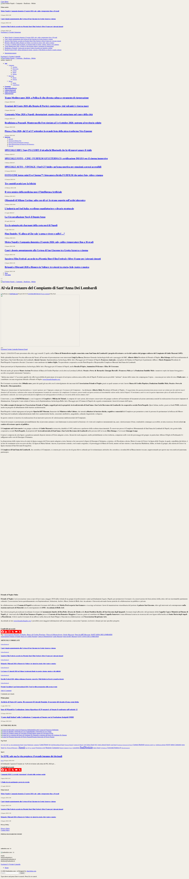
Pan (30, 747)
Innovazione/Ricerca (11, 88)
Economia (8, 86)
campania (36, 745)
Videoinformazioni (125, 747)
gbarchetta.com (31, 871)
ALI (5, 744)
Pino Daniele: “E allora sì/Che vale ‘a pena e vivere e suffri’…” (35, 233)
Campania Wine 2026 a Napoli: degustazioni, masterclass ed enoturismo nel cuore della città (49, 114)
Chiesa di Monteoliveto (54, 634)
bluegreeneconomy (11, 53)
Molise (10, 81)
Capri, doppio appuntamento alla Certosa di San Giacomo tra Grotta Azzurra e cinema (28, 19)
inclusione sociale (149, 745)
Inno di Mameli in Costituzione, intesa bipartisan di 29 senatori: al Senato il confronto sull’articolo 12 (39, 709)
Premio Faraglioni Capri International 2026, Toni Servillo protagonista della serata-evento (29, 687)
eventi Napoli (113, 745)
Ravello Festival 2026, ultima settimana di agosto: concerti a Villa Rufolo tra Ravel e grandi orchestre (33, 50)
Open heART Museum (82, 634)
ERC (96, 745)
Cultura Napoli (90, 745)
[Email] (16, 631)
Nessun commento (45, 294)
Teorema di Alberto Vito (15, 140)
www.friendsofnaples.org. (52, 379)
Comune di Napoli (78, 745)
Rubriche (7, 137)
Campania (11, 65)
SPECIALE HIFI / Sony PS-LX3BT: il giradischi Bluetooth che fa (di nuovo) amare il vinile (48, 150)
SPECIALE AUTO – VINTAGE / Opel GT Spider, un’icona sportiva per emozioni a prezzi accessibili (53, 166)
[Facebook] (2, 631)
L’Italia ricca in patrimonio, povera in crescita (15, 782)
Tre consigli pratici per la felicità (20, 183)
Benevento (15, 69)
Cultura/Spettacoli (10, 90)
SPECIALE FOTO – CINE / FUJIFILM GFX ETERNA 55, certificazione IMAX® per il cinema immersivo (56, 158)
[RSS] (13, 631)
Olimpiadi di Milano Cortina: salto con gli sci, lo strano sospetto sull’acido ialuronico (45, 200)
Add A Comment (6, 690)
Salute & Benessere (10, 92)
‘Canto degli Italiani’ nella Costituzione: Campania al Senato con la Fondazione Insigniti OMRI (37, 717)
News (6, 273)
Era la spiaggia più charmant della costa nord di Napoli (31, 225)
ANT (7, 744)
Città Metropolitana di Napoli (57, 745)
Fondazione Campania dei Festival (125, 744)
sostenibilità (76, 748)
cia (49, 745)
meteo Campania (176, 745)
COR (85, 744)
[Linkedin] (6, 631)
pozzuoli (33, 748)
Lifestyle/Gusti (9, 93)
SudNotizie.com (14, 294)
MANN (168, 745)
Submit (22, 873)
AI (1, 745)
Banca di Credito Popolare (36, 634)
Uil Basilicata (104, 747)
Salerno (15, 74)
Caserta (15, 70)
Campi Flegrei (43, 745)
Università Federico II (114, 748)
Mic (6, 747)
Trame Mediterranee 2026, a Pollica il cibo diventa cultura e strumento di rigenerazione (29, 46)
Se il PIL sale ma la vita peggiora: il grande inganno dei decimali (31, 756)
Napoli (14, 72)
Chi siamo (8, 275)
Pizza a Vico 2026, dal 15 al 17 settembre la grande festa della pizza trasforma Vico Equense (48, 131)
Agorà (2, 760)
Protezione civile (40, 748)
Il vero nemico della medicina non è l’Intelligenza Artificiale (33, 192)
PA (28, 747)
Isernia (14, 83)
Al (3, 744)
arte (10, 744)
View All (11, 146)
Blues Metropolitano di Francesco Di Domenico (21, 144)
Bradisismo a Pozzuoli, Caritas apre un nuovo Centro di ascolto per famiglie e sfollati (28, 48)
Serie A (70, 747)
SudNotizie (86, 747)
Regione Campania (52, 748)
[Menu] (1, 278)
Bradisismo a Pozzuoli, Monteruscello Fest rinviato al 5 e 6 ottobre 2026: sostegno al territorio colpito (53, 122)
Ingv (154, 744)
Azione (25, 745)
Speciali (11, 139)
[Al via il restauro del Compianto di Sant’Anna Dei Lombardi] (40, 346)
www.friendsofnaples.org (22, 621)
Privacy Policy (5, 828)
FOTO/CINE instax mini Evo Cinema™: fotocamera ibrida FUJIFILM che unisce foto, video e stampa (54, 175)
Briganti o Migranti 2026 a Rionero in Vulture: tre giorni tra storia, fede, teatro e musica (29, 43)
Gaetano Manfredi (138, 745)
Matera (14, 77)
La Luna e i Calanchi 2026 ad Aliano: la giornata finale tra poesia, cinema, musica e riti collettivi (32, 44)
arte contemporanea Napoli (17, 745)
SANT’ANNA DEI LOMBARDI (101, 634)
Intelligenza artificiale (161, 745)
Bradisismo (30, 745)
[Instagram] (9, 631)
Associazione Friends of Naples (15, 634)
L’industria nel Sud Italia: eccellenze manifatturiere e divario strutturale (39, 208)
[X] (19, 631)
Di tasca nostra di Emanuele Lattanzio (19, 142)
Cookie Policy (5, 830)
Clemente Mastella (69, 744)
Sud (6, 63)
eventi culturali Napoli (104, 745)
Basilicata (11, 76)
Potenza (15, 79)
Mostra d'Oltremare (12, 748)
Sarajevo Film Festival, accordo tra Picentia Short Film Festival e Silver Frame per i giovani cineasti (32, 26)
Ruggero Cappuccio (64, 748)
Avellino (15, 67)
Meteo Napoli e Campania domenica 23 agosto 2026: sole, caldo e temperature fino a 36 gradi (30, 11)
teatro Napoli (97, 748)
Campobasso (16, 85)
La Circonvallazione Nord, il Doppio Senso (25, 217)
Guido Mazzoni (68, 634)
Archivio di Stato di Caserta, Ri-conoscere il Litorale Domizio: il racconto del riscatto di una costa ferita (40, 702)
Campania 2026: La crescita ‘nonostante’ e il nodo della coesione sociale (23, 774)
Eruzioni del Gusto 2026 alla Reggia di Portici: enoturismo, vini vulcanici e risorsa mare (47, 106)
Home (7, 868)
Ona (26, 747)
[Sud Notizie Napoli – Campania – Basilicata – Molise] (18, 58)
